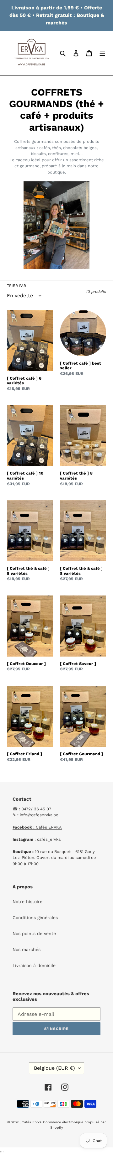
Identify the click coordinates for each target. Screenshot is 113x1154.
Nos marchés (26, 949)
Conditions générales (35, 917)
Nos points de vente (34, 933)
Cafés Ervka (31, 1122)
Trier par (16, 285)
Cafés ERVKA (37, 827)
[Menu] (102, 53)
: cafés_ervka (37, 839)
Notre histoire (27, 901)
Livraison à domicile (34, 965)
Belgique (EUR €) (54, 1068)
